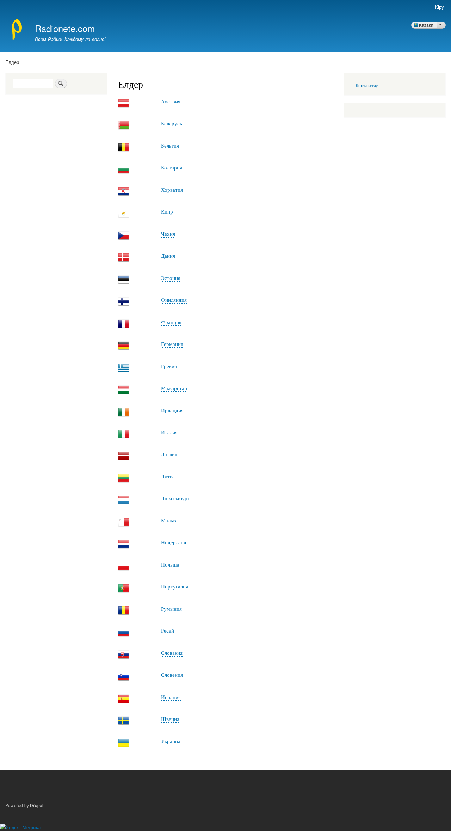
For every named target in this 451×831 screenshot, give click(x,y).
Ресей (167, 630)
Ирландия (172, 410)
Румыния (171, 608)
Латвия (169, 454)
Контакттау (367, 86)
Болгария (171, 167)
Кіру (439, 7)
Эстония (170, 277)
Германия (172, 343)
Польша (170, 564)
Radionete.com (65, 28)
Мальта (169, 520)
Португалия (174, 586)
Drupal (36, 805)
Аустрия (170, 101)
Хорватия (172, 189)
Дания (168, 255)
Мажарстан (174, 387)
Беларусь (171, 123)
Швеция (170, 718)
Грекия (169, 366)
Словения (172, 674)
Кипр (167, 211)
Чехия (168, 233)
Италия (169, 432)
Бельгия (170, 145)
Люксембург (175, 498)
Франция (171, 321)
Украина (170, 741)
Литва (168, 476)
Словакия (172, 652)
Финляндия (174, 299)
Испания (171, 696)
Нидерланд (173, 542)
